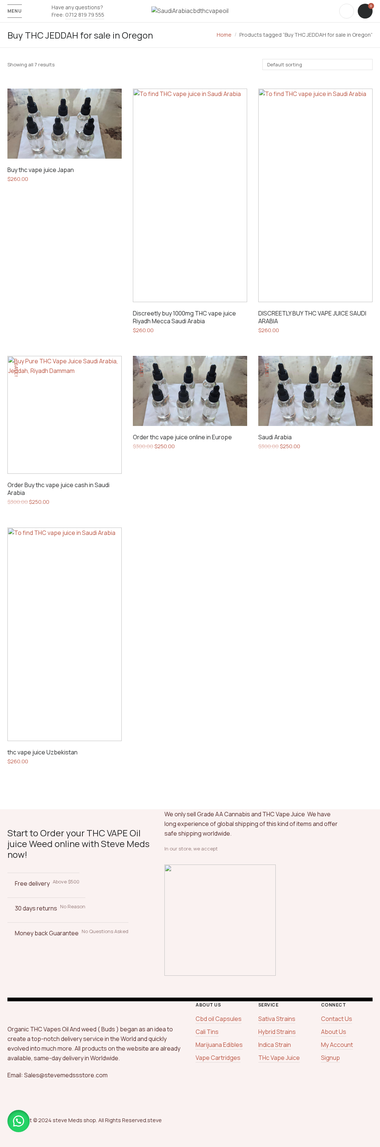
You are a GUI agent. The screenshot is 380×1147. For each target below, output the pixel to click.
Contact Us (336, 1019)
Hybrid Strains (277, 1032)
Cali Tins (207, 1032)
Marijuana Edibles (219, 1045)
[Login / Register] (346, 11)
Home (224, 34)
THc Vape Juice (279, 1058)
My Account (337, 1045)
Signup (330, 1058)
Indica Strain (274, 1045)
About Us (333, 1032)
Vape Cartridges (218, 1058)
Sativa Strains (276, 1019)
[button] (18, 1121)
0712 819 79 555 (84, 14)
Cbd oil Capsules (219, 1019)
